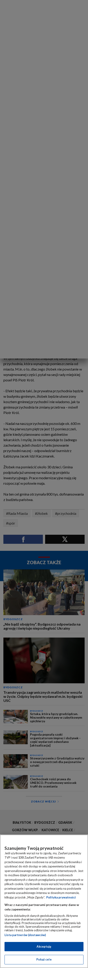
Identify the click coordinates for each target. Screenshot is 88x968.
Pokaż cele (43, 959)
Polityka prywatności (61, 897)
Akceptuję (44, 946)
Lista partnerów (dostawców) (25, 935)
